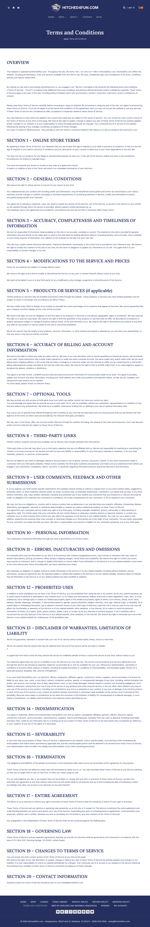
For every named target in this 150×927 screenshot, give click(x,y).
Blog (99, 17)
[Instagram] (71, 912)
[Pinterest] (75, 912)
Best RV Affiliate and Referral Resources (74, 906)
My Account (120, 906)
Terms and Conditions (35, 906)
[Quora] (88, 912)
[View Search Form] (124, 8)
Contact (87, 17)
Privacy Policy (80, 902)
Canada (44, 902)
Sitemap (105, 906)
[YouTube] (92, 912)
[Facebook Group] (62, 912)
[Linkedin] (79, 912)
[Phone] (13, 8)
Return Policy (100, 902)
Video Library (60, 902)
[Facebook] (58, 912)
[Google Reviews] (9, 8)
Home (51, 17)
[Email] (18, 8)
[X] (66, 912)
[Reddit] (83, 912)
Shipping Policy (121, 902)
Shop (33, 902)
